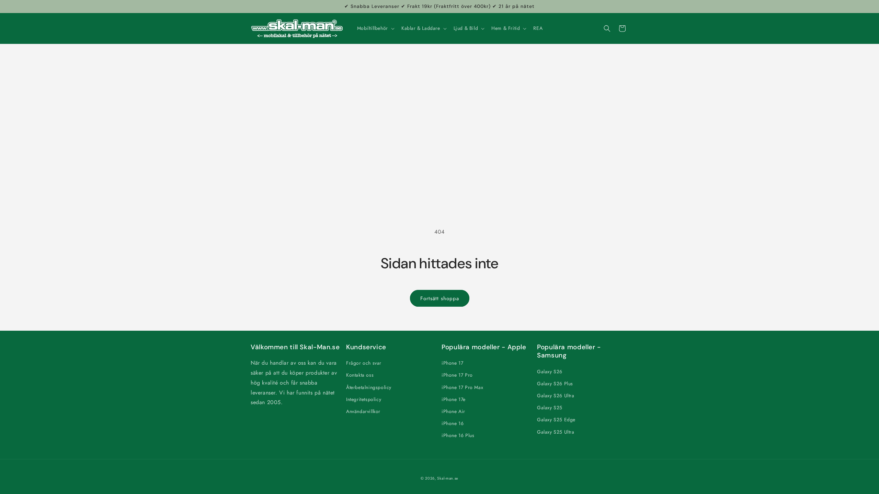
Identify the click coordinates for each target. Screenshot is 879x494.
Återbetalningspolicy (368, 387)
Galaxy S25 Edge (556, 419)
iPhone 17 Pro (457, 375)
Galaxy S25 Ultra (555, 431)
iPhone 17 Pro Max (462, 387)
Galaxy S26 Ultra (555, 395)
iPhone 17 (452, 363)
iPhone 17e (454, 399)
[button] (375, 28)
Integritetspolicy (363, 399)
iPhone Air (453, 411)
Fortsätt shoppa (439, 298)
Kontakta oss (360, 375)
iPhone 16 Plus (458, 435)
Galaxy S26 (549, 371)
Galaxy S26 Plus (555, 383)
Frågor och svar (363, 363)
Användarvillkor (363, 411)
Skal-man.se (447, 478)
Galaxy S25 (549, 407)
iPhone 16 (453, 423)
